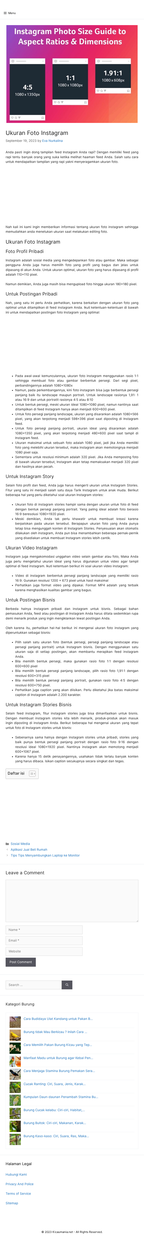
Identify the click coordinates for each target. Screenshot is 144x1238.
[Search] (67, 985)
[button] (30, 773)
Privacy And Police (20, 1184)
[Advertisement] (72, 192)
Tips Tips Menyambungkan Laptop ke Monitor (45, 855)
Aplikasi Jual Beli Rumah (29, 849)
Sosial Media (20, 844)
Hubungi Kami (16, 1174)
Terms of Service (18, 1193)
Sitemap (12, 1203)
